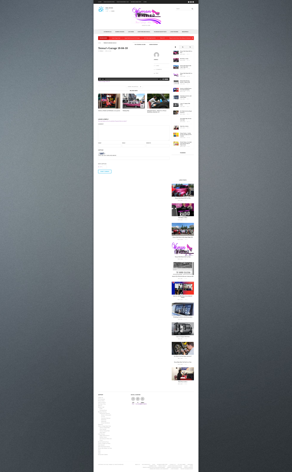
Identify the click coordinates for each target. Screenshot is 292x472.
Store (145, 1)
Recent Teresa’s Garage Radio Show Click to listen (133, 38)
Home (99, 42)
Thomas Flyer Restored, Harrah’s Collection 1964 (185, 81)
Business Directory (136, 1)
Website (148, 142)
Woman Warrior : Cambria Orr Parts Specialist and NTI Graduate (185, 134)
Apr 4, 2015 (182, 127)
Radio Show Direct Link (123, 1)
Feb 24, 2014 (182, 137)
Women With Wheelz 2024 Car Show (186, 52)
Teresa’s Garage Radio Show (104, 426)
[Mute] (163, 79)
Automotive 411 (107, 31)
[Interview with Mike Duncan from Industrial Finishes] (176, 91)
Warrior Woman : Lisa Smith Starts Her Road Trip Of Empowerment (186, 143)
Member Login (101, 407)
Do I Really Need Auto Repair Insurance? (186, 112)
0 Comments (158, 69)
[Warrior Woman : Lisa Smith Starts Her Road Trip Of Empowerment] (176, 145)
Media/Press (185, 31)
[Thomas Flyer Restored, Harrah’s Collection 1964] (176, 83)
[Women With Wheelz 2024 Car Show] (176, 54)
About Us (100, 405)
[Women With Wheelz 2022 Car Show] (176, 76)
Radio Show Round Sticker (104, 446)
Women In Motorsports (106, 415)
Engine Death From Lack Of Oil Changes (167, 38)
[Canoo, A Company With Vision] (176, 106)
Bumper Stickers (119, 31)
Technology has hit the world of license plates (185, 96)
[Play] (100, 79)
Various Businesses (105, 422)
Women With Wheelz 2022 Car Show (186, 74)
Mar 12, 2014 (182, 146)
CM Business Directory (105, 413)
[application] (133, 79)
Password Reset (103, 410)
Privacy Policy (101, 400)
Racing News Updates (103, 454)
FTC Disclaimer (101, 399)
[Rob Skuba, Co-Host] (176, 61)
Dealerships (103, 419)
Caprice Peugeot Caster (151, 38)
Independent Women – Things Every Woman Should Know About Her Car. (156, 111)
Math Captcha (102, 163)
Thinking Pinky (126, 110)
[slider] (166, 79)
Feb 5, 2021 (182, 106)
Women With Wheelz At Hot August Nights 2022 (185, 66)
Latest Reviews (174, 31)
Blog (154, 464)
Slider (99, 1)
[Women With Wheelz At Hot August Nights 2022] (176, 68)
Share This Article (133, 86)
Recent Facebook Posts (103, 441)
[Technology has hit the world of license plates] (176, 99)
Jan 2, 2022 (182, 83)
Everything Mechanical (144, 31)
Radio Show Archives (109, 1)
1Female (156, 59)
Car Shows (131, 31)
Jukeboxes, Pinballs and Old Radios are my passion (109, 110)
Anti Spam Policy (102, 404)
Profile (101, 408)
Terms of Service (102, 402)
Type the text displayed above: (107, 155)
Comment (101, 124)
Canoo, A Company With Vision (185, 104)
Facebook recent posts (160, 31)
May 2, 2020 (182, 114)
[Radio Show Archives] (176, 129)
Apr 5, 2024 (182, 54)
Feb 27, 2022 (182, 76)
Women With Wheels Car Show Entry (159, 468)
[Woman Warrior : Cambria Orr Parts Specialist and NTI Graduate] (176, 136)
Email (124, 142)
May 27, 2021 (182, 91)
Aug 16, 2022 (182, 68)
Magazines (100, 424)
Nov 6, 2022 (182, 60)
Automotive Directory (105, 418)
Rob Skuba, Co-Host (184, 58)
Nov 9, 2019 (182, 121)
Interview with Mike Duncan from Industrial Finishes (185, 89)
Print (156, 73)
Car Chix (103, 416)
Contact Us (100, 397)
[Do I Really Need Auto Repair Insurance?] (176, 114)
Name (100, 142)
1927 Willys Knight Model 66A (185, 38)
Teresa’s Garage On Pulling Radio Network (154, 467)
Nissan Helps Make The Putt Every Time (185, 119)
